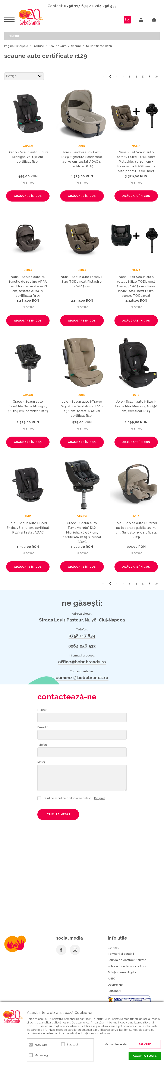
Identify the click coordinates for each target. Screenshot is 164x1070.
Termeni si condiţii (121, 953)
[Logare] (141, 19)
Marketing (41, 1055)
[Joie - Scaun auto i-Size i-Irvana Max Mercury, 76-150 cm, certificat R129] (136, 363)
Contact (113, 947)
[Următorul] (149, 75)
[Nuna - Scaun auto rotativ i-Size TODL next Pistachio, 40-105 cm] (82, 238)
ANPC (112, 978)
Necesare (41, 1044)
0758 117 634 (76, 6)
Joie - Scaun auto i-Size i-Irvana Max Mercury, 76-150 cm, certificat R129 (136, 406)
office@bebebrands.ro (82, 661)
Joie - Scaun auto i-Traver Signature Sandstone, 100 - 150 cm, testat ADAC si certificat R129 (82, 409)
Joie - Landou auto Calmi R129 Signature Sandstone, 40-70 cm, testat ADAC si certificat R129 (82, 159)
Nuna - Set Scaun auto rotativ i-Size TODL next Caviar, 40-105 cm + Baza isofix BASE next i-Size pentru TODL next (136, 286)
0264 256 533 (104, 6)
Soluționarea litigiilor (122, 972)
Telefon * (42, 744)
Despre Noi (115, 984)
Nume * (42, 710)
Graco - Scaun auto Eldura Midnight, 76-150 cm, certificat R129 (27, 157)
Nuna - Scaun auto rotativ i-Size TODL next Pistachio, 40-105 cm (81, 281)
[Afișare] (99, 798)
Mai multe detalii (116, 1044)
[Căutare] (127, 19)
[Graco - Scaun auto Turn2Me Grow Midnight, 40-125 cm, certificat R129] (28, 363)
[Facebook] (61, 950)
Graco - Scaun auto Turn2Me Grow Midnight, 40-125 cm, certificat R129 (27, 406)
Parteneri (114, 991)
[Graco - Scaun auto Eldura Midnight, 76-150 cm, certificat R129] (28, 113)
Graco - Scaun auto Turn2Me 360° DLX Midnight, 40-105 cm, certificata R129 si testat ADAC (82, 532)
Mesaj (41, 762)
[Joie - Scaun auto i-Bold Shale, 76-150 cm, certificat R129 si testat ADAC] (28, 484)
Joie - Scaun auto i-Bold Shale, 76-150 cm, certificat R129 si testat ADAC (28, 527)
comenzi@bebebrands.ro (82, 677)
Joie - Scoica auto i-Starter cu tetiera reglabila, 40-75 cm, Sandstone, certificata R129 (136, 530)
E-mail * (42, 727)
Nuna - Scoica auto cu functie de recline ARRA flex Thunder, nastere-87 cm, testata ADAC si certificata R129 (28, 286)
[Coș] (155, 19)
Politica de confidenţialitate (127, 960)
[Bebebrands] (31, 17)
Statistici (72, 1044)
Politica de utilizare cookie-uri (128, 966)
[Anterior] (110, 75)
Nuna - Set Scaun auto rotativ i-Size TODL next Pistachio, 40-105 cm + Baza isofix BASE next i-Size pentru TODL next (136, 161)
